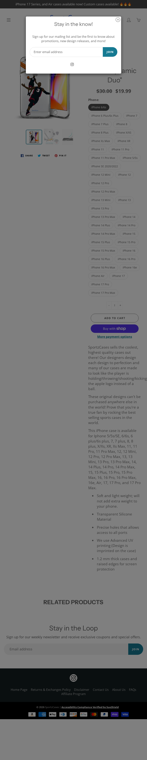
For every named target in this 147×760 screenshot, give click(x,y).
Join (110, 52)
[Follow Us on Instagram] (72, 64)
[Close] (118, 19)
